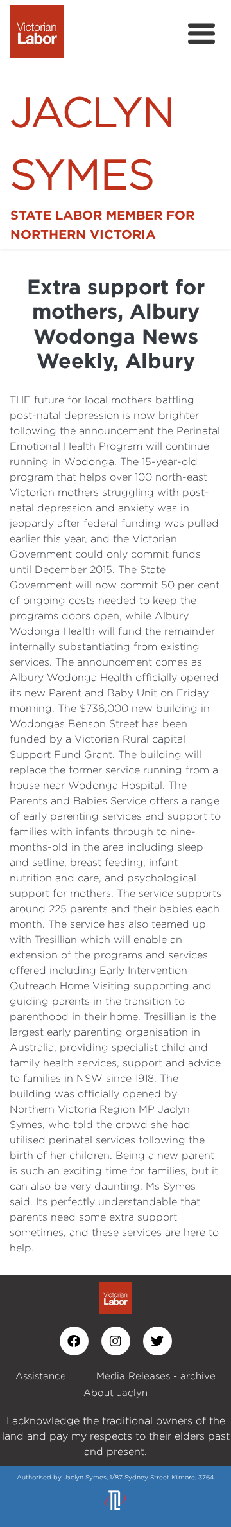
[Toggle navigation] (201, 34)
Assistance (40, 1376)
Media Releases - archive (156, 1376)
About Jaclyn (115, 1392)
